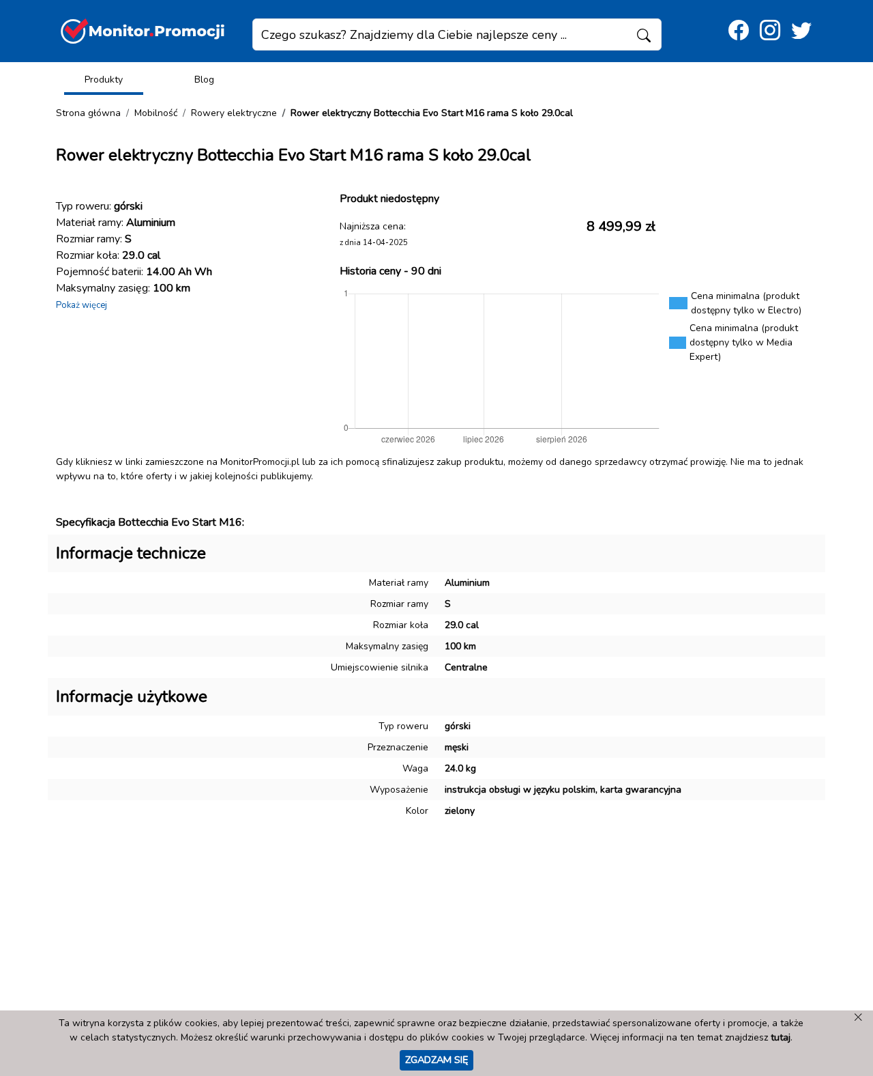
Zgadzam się (436, 1059)
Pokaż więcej (81, 305)
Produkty (104, 79)
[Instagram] (770, 31)
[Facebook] (738, 31)
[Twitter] (801, 31)
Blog (204, 79)
